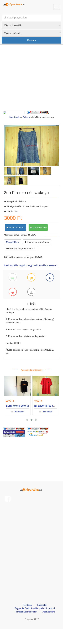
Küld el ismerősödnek (37, 242)
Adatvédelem (48, 612)
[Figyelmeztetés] (31, 292)
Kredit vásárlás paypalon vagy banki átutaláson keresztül (31, 265)
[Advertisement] (31, 78)
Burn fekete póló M (17, 405)
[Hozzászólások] (13, 292)
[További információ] (31, 277)
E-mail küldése (39, 227)
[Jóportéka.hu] (31, 489)
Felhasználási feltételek (26, 612)
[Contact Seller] (50, 277)
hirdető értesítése (16, 227)
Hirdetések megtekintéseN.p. (21, 248)
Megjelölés (12, 242)
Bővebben (19, 411)
